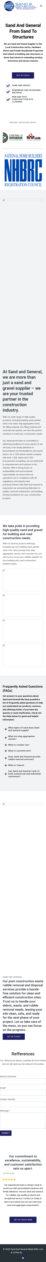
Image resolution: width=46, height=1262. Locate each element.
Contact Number (7, 1099)
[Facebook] (23, 1258)
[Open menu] (41, 6)
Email (3, 1088)
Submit (6, 1133)
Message (5, 1110)
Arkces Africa (29, 1252)
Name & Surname (8, 1076)
